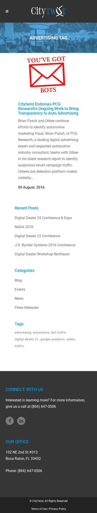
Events (20, 289)
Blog (18, 280)
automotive (41, 332)
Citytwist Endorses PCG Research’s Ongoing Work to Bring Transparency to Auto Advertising (48, 108)
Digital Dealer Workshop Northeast (42, 254)
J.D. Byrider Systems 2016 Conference (45, 245)
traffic (19, 346)
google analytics (52, 339)
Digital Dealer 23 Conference (37, 236)
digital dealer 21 (27, 339)
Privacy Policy (57, 509)
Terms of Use (39, 509)
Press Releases (27, 307)
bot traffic (58, 332)
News (19, 298)
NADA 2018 (24, 227)
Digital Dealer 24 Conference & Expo (43, 218)
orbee (71, 339)
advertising (23, 332)
